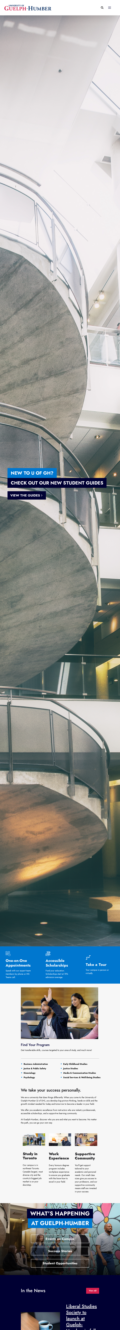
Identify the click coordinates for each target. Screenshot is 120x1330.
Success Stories (60, 1251)
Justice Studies (70, 1068)
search (62, 19)
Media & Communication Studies (79, 1073)
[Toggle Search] (102, 7)
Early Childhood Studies (75, 1064)
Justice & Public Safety (35, 1068)
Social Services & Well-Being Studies (82, 1077)
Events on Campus (60, 1238)
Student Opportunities (60, 1263)
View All (92, 1290)
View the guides (25, 495)
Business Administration (36, 1064)
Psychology (29, 1077)
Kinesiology (29, 1073)
